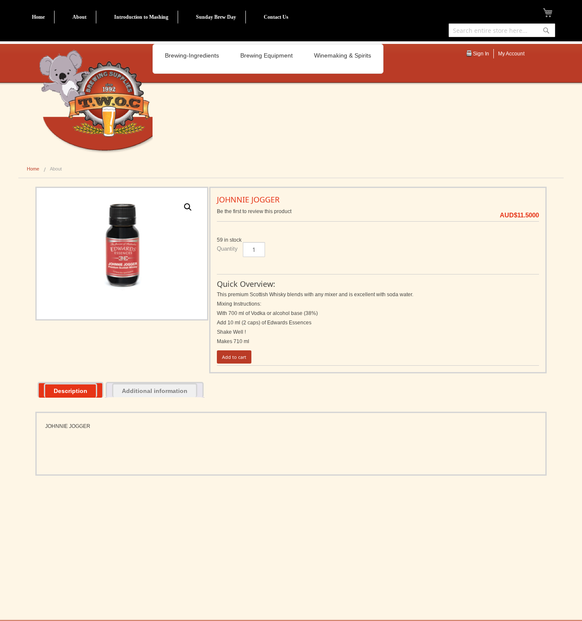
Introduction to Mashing (141, 17)
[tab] (70, 390)
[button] (188, 207)
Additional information (154, 390)
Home (38, 17)
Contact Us (276, 17)
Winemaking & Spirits (342, 55)
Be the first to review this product (254, 211)
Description (70, 390)
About (79, 17)
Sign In (481, 54)
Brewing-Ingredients (192, 55)
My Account (511, 54)
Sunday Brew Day (216, 17)
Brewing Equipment (266, 55)
